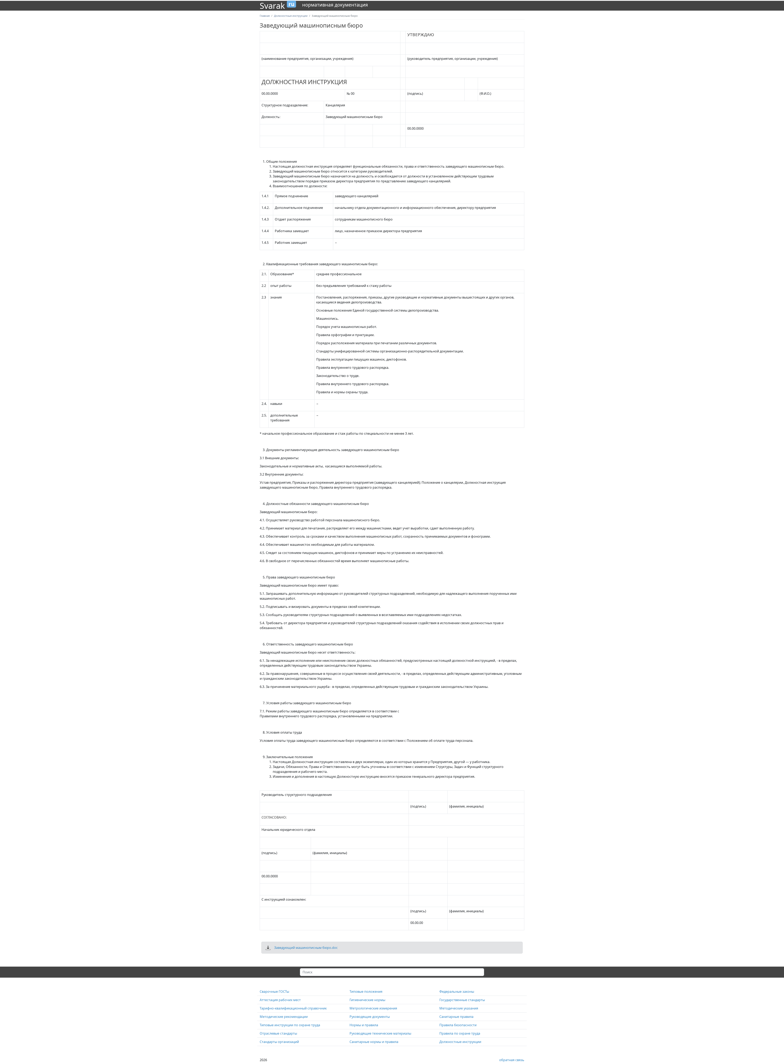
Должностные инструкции (460, 1041)
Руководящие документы (370, 1016)
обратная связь (511, 1060)
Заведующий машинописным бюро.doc (306, 947)
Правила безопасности (458, 1025)
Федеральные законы (456, 991)
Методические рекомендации (284, 1016)
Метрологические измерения (373, 1008)
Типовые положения (366, 991)
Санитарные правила (456, 1016)
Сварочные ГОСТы (274, 991)
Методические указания (458, 1008)
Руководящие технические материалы (380, 1033)
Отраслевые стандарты (278, 1033)
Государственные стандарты (462, 1000)
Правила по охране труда (459, 1033)
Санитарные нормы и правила (374, 1041)
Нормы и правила (364, 1025)
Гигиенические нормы (367, 1000)
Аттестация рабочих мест (280, 1000)
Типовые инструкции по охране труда (290, 1025)
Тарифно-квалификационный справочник (293, 1008)
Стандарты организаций (279, 1041)
